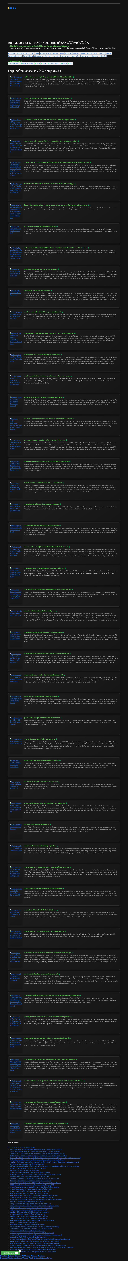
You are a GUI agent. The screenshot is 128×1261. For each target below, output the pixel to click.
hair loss (89, 53)
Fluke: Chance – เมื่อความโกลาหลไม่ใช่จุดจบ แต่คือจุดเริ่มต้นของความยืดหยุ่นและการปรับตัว (38, 1156)
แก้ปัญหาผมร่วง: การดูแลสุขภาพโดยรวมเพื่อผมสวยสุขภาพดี (28, 1210)
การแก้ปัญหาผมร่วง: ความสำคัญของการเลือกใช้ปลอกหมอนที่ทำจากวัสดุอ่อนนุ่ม (35, 1227)
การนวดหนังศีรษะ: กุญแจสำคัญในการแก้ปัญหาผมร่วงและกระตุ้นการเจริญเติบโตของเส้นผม (38, 1245)
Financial (56, 56)
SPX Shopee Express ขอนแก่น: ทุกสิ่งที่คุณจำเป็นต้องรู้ (27, 1164)
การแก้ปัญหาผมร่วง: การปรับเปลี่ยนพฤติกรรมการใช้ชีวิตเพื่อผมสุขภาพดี (32, 1233)
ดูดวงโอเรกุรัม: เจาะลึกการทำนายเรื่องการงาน (24, 1170)
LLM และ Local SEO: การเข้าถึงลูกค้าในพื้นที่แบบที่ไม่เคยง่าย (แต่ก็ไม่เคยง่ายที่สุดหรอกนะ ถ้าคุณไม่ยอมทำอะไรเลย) (45, 1158)
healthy (83, 53)
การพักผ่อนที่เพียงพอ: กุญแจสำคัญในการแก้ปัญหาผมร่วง (27, 1214)
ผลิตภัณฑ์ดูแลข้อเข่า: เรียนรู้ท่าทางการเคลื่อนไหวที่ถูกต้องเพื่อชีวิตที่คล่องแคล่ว (34, 1195)
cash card (102, 53)
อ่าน (17, 1252)
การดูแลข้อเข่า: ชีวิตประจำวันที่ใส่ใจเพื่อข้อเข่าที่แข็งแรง (27, 1231)
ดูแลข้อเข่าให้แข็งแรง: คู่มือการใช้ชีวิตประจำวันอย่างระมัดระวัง (29, 1212)
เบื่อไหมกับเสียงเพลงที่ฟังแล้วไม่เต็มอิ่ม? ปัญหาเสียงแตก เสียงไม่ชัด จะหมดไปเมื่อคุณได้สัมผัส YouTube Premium (44, 1166)
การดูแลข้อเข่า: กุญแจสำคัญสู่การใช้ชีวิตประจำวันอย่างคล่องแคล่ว (30, 1204)
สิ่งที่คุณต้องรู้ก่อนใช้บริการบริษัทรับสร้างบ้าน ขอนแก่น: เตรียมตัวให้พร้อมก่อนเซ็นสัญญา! (37, 1160)
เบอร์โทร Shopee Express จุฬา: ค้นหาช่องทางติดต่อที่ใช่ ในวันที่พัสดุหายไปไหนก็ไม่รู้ (36, 1149)
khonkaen (68, 53)
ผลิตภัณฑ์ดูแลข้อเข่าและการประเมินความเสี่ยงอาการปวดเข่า (29, 1193)
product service (54, 64)
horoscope (11, 53)
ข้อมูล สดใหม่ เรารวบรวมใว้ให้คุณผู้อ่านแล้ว (21, 1147)
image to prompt (28, 64)
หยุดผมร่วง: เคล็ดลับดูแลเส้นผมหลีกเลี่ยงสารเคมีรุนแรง (27, 1202)
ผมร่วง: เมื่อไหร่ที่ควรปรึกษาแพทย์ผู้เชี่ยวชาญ (24, 1222)
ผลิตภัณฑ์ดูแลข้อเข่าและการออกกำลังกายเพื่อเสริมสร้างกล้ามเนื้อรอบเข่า (32, 1220)
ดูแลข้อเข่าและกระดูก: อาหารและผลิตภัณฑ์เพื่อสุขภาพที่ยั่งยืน (29, 1216)
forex (95, 53)
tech (73, 56)
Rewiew (108, 53)
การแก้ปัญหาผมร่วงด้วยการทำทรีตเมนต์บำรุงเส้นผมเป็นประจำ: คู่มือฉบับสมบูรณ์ (34, 1206)
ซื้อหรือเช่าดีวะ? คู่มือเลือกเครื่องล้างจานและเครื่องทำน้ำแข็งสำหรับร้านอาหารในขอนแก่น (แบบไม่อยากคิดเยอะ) (44, 1162)
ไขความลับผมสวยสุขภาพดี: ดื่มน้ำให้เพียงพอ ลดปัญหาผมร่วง (28, 1218)
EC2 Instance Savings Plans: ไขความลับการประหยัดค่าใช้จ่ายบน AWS (32, 1185)
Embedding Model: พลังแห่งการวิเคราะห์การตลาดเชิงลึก (28, 1168)
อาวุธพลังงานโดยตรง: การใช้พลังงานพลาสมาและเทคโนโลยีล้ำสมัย (31, 1189)
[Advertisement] (64, 23)
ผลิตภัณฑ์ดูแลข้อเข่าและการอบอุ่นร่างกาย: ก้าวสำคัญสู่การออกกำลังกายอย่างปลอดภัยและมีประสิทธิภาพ (42, 1247)
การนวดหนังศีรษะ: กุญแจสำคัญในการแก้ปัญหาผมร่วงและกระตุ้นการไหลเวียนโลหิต (36, 1199)
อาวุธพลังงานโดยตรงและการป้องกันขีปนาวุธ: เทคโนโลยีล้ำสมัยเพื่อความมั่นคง (34, 1187)
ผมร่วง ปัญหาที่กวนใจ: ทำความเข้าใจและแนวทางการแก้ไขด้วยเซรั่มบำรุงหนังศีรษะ (35, 1241)
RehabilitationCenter (15, 56)
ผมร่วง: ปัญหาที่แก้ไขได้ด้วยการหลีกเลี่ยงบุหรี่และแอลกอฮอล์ (28, 1237)
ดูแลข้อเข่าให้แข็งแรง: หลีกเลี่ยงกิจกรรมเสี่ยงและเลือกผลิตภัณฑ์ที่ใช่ (31, 1229)
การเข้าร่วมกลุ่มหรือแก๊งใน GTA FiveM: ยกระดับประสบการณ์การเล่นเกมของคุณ (34, 1179)
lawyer (62, 53)
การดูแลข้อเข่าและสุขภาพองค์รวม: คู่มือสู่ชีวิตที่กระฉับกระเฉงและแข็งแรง (33, 1252)
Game (37, 53)
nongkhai (55, 53)
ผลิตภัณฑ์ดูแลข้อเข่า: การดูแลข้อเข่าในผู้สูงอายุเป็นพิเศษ (27, 1224)
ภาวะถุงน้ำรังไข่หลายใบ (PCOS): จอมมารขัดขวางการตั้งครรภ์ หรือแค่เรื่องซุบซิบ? (35, 1152)
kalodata (76, 53)
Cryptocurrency (45, 53)
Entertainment (14, 64)
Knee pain (48, 56)
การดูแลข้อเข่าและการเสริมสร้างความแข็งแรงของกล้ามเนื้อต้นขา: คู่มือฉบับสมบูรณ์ (36, 1235)
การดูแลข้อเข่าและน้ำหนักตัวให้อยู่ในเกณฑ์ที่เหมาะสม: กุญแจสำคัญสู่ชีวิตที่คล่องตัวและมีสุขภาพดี (40, 1239)
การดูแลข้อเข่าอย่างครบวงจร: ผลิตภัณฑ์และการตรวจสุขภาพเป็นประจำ (32, 1197)
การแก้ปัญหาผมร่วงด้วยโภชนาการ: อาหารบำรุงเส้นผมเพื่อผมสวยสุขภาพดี (33, 1249)
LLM (32, 53)
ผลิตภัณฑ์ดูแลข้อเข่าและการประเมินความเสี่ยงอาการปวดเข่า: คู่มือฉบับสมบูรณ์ (34, 1243)
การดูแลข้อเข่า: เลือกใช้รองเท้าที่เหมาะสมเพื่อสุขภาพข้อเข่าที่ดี (29, 1191)
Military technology (23, 53)
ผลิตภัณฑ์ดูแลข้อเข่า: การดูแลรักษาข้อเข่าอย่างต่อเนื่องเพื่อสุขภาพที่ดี (31, 1208)
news (44, 64)
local (38, 64)
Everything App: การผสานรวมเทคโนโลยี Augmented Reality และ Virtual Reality (35, 1174)
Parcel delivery (28, 56)
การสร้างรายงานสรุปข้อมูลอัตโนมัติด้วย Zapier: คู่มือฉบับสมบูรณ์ (30, 1172)
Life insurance (38, 56)
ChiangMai (103, 56)
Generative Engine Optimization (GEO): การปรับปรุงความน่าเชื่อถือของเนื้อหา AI (35, 1183)
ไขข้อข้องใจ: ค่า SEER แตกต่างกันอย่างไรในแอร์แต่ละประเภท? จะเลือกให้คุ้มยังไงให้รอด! (37, 1154)
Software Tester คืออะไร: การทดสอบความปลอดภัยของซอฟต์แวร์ (30, 1181)
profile (64, 64)
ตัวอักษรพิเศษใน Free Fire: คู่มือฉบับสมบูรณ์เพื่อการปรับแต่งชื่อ (29, 1177)
